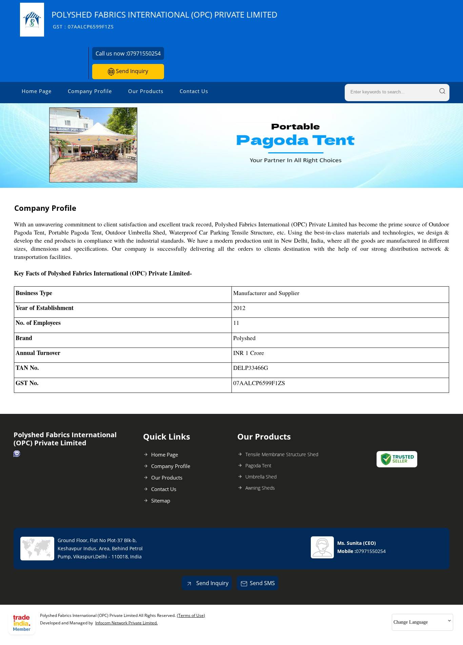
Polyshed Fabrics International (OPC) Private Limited (165, 19)
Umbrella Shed (261, 476)
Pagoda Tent (258, 465)
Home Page (37, 91)
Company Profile (90, 91)
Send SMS (262, 583)
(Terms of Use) (191, 615)
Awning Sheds (260, 488)
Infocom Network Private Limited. (126, 623)
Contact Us (194, 91)
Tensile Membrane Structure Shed (281, 454)
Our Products (145, 91)
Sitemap (160, 500)
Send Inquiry (131, 71)
